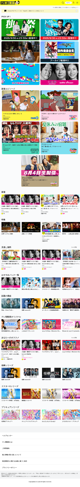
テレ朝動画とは (7, 442)
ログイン (68, 2)
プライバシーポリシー (9, 467)
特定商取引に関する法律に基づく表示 (14, 461)
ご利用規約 (5, 448)
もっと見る (74, 247)
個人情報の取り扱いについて (11, 455)
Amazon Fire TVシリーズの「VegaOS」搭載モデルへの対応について (26, 11)
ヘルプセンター (7, 435)
